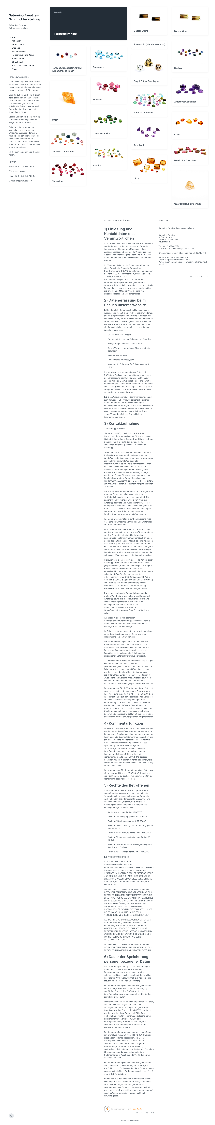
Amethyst (139, 145)
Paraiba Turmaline (143, 112)
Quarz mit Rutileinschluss (187, 204)
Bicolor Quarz (141, 31)
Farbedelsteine (19, 51)
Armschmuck (18, 44)
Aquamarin (98, 67)
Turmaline (57, 181)
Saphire (178, 68)
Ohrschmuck (17, 62)
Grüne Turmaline (102, 133)
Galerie (12, 37)
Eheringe (16, 48)
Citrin (55, 119)
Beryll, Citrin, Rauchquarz (147, 81)
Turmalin (97, 99)
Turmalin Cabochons (63, 151)
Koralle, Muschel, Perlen (23, 65)
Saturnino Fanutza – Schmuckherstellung (24, 17)
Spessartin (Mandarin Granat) (149, 44)
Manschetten (18, 58)
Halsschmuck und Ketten (23, 55)
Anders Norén (133, 1120)
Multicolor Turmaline (185, 160)
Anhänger (16, 41)
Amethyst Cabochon (185, 101)
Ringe (14, 69)
